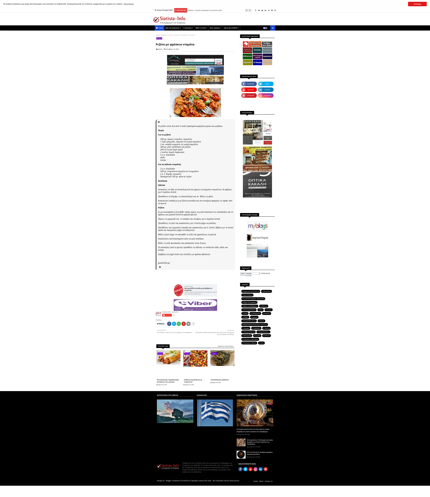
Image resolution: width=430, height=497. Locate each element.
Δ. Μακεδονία (256, 313)
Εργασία (254, 317)
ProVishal (185, 481)
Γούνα (245, 313)
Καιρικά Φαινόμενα (250, 321)
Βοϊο (261, 310)
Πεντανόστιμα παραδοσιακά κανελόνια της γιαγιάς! (168, 381)
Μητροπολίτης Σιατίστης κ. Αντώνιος (255, 324)
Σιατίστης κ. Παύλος (250, 343)
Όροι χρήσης (215, 28)
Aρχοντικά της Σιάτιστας (251, 291)
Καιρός (262, 321)
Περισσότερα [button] (129, 4)
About (261, 481)
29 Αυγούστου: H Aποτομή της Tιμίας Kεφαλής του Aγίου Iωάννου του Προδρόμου (260, 442)
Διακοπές (267, 313)
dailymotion (249, 101)
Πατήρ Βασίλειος (264, 332)
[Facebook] (169, 324)
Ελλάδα (246, 317)
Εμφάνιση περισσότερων (226, 346)
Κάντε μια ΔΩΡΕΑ (230, 28)
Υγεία (262, 343)
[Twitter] (174, 324)
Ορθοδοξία (257, 328)
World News (267, 291)
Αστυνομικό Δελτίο (249, 310)
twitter (267, 84)
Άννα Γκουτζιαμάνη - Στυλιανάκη (254, 299)
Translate (248, 275)
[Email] (188, 324)
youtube (251, 90)
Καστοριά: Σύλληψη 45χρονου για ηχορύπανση (204, 10)
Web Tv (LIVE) (201, 28)
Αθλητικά (264, 306)
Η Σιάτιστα (187, 28)
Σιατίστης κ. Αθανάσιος (251, 339)
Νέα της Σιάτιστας (172, 28)
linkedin (267, 90)
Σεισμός (257, 336)
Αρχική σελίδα (161, 35)
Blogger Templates (173, 481)
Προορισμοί (247, 336)
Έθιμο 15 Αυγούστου (250, 302)
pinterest (250, 95)
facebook (250, 84)
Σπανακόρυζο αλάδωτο (220, 380)
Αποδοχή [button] (417, 4)
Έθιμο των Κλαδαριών (250, 306)
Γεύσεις (170, 35)
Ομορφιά (246, 328)
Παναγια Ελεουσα (249, 332)
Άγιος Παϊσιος (248, 295)
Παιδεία (267, 328)
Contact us (269, 481)
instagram (267, 95)
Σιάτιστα (267, 336)
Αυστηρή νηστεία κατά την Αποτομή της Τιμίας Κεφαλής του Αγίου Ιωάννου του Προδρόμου (253, 430)
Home (160, 28)
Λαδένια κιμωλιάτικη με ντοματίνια (193, 381)
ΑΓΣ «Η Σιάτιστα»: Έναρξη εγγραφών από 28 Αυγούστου (260, 453)
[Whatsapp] (179, 324)
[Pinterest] (184, 324)
